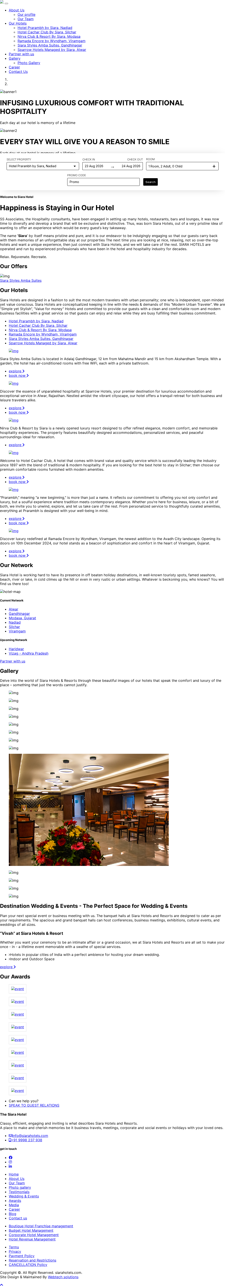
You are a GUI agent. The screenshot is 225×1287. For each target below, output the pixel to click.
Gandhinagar (19, 613)
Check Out (135, 159)
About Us (16, 10)
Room (150, 159)
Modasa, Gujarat (22, 618)
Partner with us (21, 54)
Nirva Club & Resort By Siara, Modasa (49, 36)
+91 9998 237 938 (26, 1140)
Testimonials (19, 1192)
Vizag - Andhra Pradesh (28, 653)
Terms (14, 1247)
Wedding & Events (24, 1196)
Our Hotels (18, 23)
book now (18, 375)
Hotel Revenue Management (32, 1239)
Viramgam (17, 631)
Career (14, 67)
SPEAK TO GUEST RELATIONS (34, 1105)
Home (14, 1174)
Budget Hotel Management (31, 1230)
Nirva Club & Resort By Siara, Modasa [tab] (40, 330)
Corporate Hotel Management (34, 1235)
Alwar (13, 609)
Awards (15, 1200)
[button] (1, 1285)
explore (15, 371)
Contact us (18, 1218)
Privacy (15, 1251)
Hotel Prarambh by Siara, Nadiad (45, 27)
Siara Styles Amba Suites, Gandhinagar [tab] (41, 338)
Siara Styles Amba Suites (21, 280)
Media (14, 1205)
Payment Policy (21, 1256)
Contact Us (18, 71)
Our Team (26, 19)
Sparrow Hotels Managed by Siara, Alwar (52, 49)
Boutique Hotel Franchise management (41, 1226)
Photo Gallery (29, 63)
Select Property (19, 159)
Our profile (26, 14)
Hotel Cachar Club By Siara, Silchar (47, 32)
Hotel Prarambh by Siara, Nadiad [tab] (36, 321)
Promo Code (76, 175)
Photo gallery (20, 1187)
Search (150, 182)
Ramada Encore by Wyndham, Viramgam (51, 41)
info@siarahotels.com (30, 1135)
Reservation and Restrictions (32, 1260)
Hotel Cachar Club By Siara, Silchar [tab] (38, 325)
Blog (12, 1214)
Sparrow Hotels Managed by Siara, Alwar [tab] (43, 343)
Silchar (14, 627)
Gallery (14, 58)
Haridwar (16, 649)
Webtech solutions (63, 1277)
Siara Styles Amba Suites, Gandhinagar (50, 45)
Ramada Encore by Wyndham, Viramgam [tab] (43, 334)
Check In (88, 159)
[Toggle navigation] (6, 3)
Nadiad (15, 622)
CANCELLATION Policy (28, 1264)
